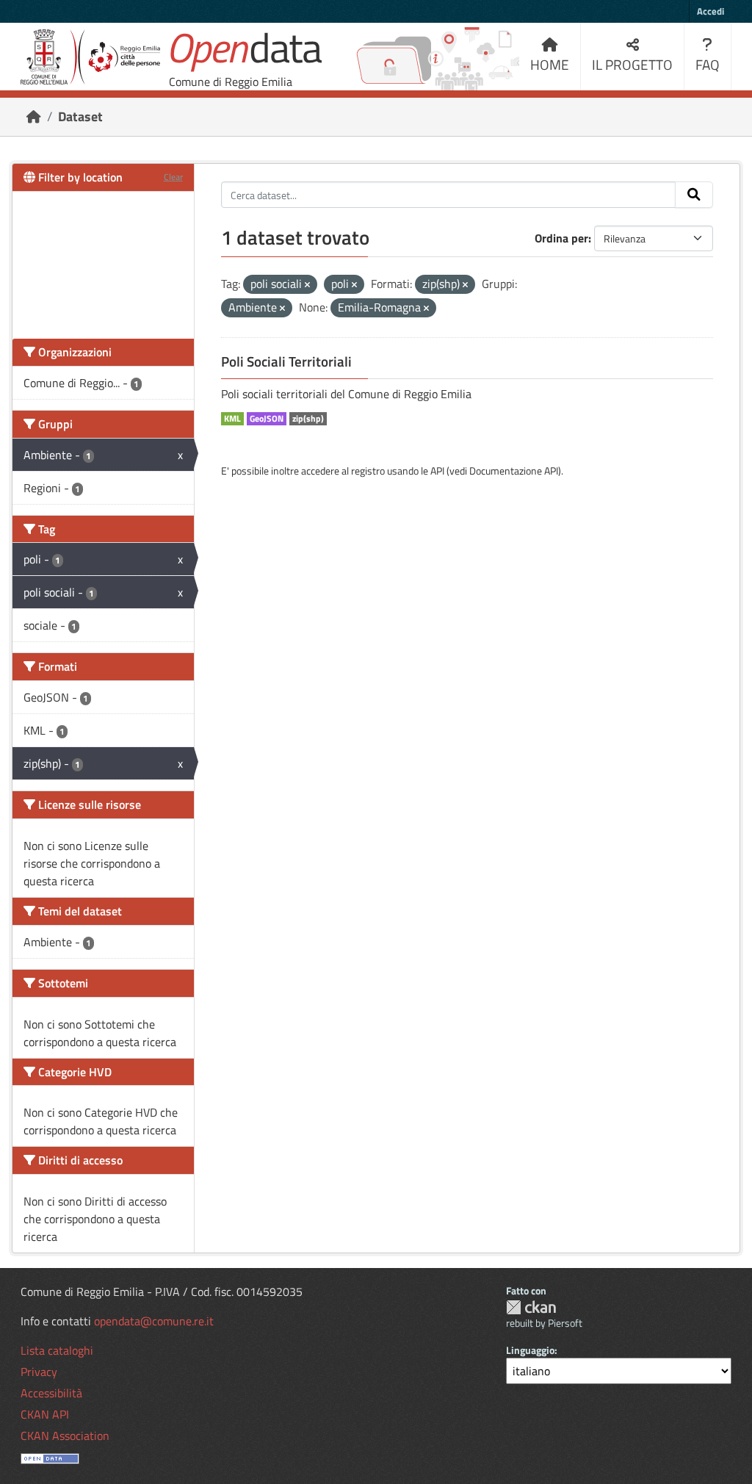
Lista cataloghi (57, 1350)
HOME (549, 64)
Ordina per (561, 238)
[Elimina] (307, 285)
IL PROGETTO (632, 64)
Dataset (80, 116)
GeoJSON (266, 418)
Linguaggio (530, 1350)
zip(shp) (308, 418)
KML (232, 418)
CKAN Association (65, 1435)
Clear (173, 177)
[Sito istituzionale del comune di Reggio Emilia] (90, 56)
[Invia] (694, 194)
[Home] (33, 116)
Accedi (710, 11)
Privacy (39, 1371)
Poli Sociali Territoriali (286, 361)
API (437, 470)
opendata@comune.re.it (154, 1321)
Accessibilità (51, 1393)
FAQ (707, 64)
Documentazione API (513, 470)
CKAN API (45, 1414)
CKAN (531, 1307)
